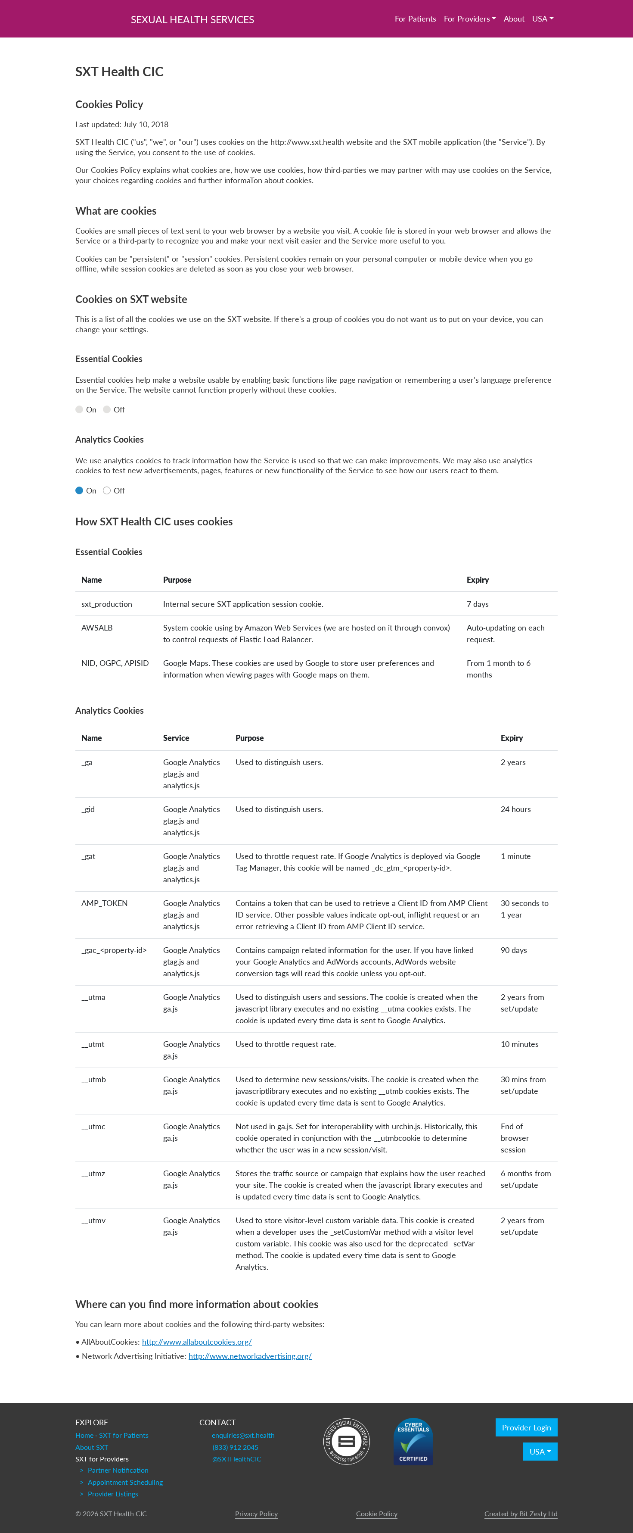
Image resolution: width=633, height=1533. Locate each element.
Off (119, 409)
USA (539, 18)
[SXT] (96, 17)
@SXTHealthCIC (236, 1459)
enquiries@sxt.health (243, 1435)
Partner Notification (118, 1470)
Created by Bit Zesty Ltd (521, 1513)
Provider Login (526, 1427)
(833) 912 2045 (235, 1447)
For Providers (467, 18)
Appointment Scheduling (125, 1482)
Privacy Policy (256, 1513)
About (514, 18)
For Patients (415, 18)
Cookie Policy (376, 1513)
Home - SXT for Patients (112, 1435)
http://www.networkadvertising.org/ (250, 1356)
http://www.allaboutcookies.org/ (197, 1341)
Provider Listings (113, 1494)
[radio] (79, 409)
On (91, 409)
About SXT (91, 1447)
